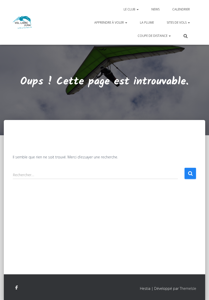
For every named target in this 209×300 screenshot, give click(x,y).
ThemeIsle (188, 288)
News (155, 9)
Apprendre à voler (109, 22)
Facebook (16, 288)
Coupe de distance (153, 36)
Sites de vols (177, 22)
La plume (147, 22)
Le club (130, 9)
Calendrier (181, 9)
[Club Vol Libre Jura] (22, 22)
